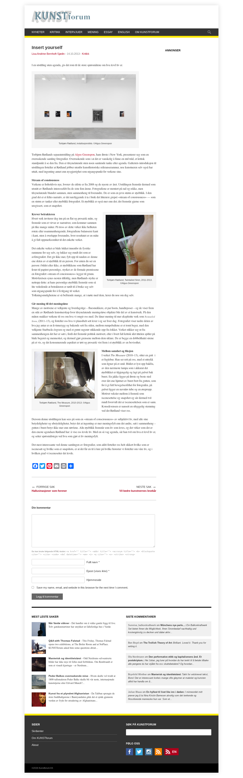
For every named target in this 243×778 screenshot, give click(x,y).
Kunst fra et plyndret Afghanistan (69, 693)
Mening (93, 32)
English (124, 32)
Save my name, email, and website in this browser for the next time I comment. (82, 587)
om (167, 629)
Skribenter (38, 731)
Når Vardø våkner (59, 623)
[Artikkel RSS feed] (159, 754)
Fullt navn (92, 562)
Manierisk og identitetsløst (65, 658)
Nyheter (38, 32)
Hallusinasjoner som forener (49, 490)
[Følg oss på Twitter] (140, 754)
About (35, 744)
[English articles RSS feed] (172, 754)
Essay (108, 32)
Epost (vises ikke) (96, 571)
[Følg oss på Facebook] (130, 754)
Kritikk (55, 32)
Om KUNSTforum (147, 32)
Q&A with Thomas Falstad (64, 640)
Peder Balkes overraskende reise (68, 675)
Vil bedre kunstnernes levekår (137, 490)
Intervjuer (73, 32)
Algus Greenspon (85, 154)
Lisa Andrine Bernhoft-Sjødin (48, 53)
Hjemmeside (93, 579)
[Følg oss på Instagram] (149, 754)
